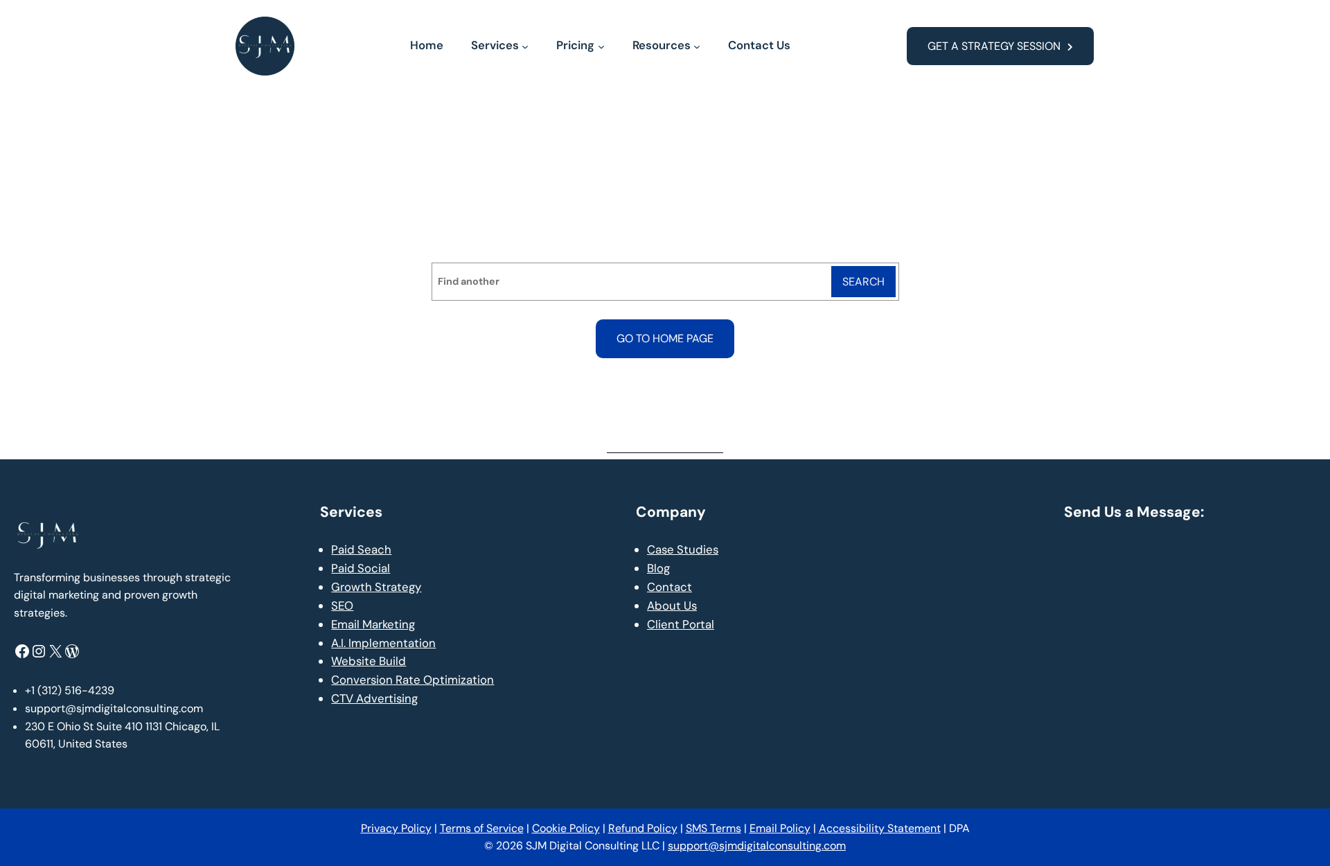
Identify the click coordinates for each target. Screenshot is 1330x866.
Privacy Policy (396, 828)
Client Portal (680, 624)
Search (863, 281)
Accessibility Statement (880, 828)
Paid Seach (361, 549)
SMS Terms (713, 828)
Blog (658, 568)
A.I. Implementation (383, 643)
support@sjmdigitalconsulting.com (757, 845)
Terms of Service (482, 828)
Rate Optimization (443, 679)
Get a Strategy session (994, 46)
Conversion (362, 679)
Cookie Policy (566, 828)
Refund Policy (642, 828)
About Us (672, 605)
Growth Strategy (376, 586)
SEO (342, 605)
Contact (669, 586)
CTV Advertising (374, 698)
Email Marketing (373, 624)
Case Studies (682, 549)
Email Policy (780, 828)
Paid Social (360, 568)
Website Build (368, 661)
